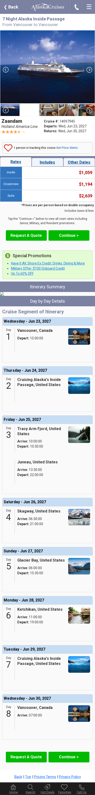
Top (28, 777)
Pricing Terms (45, 777)
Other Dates (79, 162)
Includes (47, 162)
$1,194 (85, 184)
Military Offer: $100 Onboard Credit (38, 268)
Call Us (81, 792)
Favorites (64, 792)
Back (11, 6)
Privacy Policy (70, 777)
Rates (15, 161)
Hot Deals (48, 792)
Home (13, 792)
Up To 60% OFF (22, 273)
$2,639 (85, 195)
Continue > (69, 235)
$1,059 (85, 172)
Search (30, 792)
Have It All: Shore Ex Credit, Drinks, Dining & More (48, 263)
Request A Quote (26, 235)
